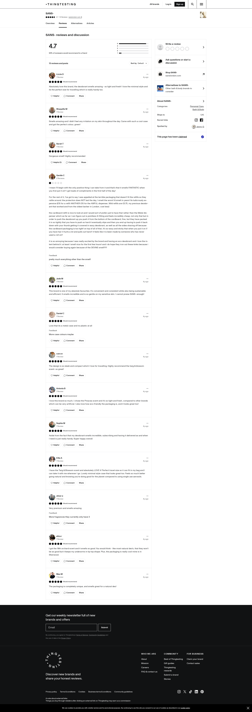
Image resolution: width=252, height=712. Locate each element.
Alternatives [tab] (76, 23)
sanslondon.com (74, 17)
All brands (154, 4)
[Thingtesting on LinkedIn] (196, 692)
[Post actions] (147, 74)
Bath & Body (198, 109)
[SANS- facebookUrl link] (201, 120)
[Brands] (61, 4)
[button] (56, 75)
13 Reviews (63, 17)
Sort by (137, 63)
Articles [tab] (90, 23)
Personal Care (197, 106)
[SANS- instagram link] (196, 120)
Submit (104, 627)
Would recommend (70, 82)
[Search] (192, 4)
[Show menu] (201, 4)
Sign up (179, 4)
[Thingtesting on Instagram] (179, 692)
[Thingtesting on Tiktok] (190, 692)
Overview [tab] (50, 23)
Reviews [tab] (63, 23)
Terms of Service (82, 635)
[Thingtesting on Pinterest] (202, 692)
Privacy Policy (66, 638)
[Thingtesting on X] (184, 692)
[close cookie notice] (248, 708)
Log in (168, 4)
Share (81, 96)
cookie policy (185, 708)
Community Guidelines (97, 635)
